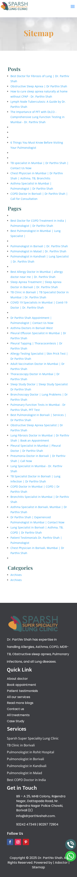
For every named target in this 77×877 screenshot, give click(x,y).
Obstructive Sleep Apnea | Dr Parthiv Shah (38, 86)
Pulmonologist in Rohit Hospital (30, 752)
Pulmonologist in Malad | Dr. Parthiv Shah (38, 251)
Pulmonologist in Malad (24, 773)
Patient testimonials (22, 691)
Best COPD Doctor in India (26, 780)
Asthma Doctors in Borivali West (31, 328)
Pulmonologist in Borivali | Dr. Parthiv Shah (39, 246)
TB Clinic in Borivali (21, 745)
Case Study (15, 721)
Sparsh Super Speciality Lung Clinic (33, 738)
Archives (16, 575)
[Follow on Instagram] (18, 842)
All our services (18, 697)
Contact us (15, 709)
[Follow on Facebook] (10, 842)
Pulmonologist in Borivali (25, 759)
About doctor (17, 678)
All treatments (18, 715)
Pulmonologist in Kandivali (26, 766)
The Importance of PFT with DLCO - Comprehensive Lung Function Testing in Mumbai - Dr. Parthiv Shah (37, 117)
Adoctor (61, 862)
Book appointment (21, 684)
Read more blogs (20, 703)
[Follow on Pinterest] (26, 842)
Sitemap (38, 867)
